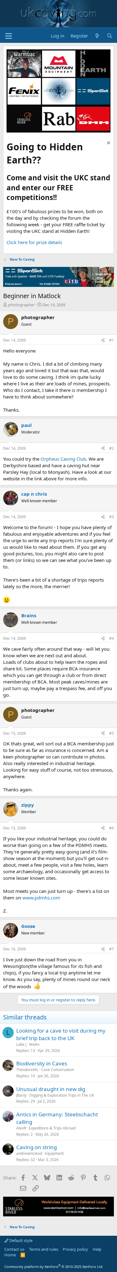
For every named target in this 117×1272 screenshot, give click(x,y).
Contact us (14, 1249)
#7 (111, 949)
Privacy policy (75, 1249)
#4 (111, 638)
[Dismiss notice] (107, 143)
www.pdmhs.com (41, 897)
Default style (20, 1240)
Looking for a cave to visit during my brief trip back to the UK (60, 1034)
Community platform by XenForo (53, 1266)
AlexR (21, 1128)
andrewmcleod (29, 1153)
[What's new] (97, 36)
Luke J (21, 1044)
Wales (34, 1044)
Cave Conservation (57, 1069)
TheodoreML (27, 1069)
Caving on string (36, 1147)
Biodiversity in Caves (41, 1063)
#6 (111, 828)
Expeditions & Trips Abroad (52, 1128)
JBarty (21, 1095)
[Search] (110, 36)
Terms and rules (43, 1249)
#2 (111, 448)
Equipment (54, 1153)
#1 (111, 340)
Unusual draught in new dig (50, 1089)
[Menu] (8, 36)
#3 (111, 516)
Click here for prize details (34, 242)
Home (10, 1255)
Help (97, 1249)
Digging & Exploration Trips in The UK (61, 1095)
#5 (111, 733)
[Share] (103, 340)
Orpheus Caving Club (63, 459)
